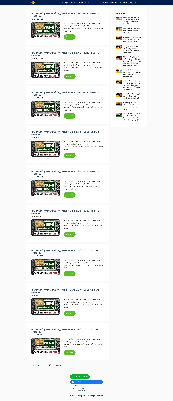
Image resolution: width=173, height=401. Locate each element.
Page (132, 3)
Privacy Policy (80, 391)
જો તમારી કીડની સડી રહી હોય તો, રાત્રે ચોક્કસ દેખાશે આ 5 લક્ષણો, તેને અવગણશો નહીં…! (132, 96)
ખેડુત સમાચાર (123, 3)
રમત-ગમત (104, 3)
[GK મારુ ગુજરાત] (33, 2)
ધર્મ (98, 3)
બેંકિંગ (81, 3)
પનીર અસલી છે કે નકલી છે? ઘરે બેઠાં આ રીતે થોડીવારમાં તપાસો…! (131, 30)
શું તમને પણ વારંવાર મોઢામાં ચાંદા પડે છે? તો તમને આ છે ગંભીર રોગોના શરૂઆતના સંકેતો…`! (132, 39)
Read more (70, 37)
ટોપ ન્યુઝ (65, 3)
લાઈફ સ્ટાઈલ (89, 3)
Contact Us (79, 388)
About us (78, 386)
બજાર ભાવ (113, 3)
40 (50, 365)
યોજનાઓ (74, 3)
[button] (140, 2)
